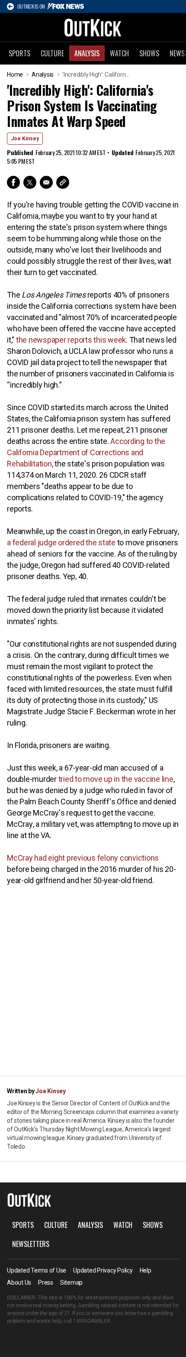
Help (145, 1270)
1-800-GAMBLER (91, 1321)
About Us (19, 1282)
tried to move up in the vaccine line (115, 779)
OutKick (93, 27)
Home (15, 74)
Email (46, 182)
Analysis (86, 53)
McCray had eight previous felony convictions (83, 857)
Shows (149, 53)
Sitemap (71, 1282)
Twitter (29, 182)
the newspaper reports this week (71, 339)
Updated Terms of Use (36, 1270)
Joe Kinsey (25, 139)
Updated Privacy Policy (103, 1270)
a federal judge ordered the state (61, 542)
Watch (119, 53)
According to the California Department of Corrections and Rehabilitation (86, 452)
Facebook (13, 182)
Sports (19, 53)
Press (45, 1282)
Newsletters (30, 1244)
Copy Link (62, 182)
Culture (52, 53)
